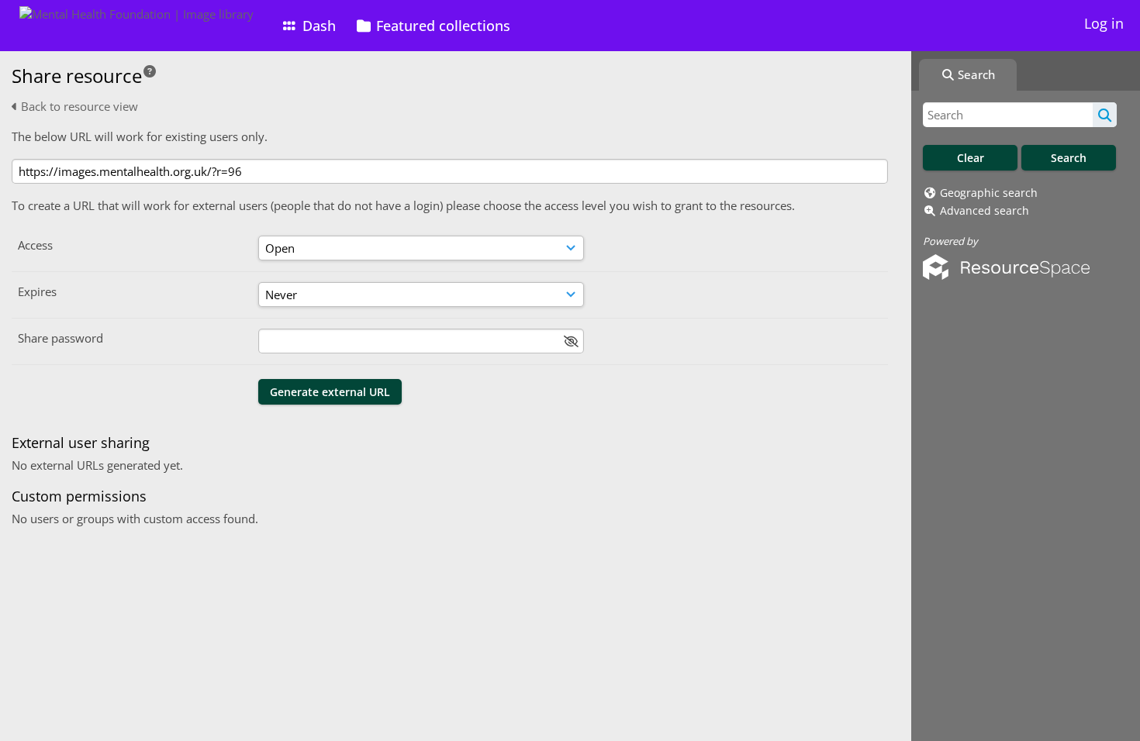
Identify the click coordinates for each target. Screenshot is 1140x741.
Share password (60, 338)
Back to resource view (78, 106)
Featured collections (441, 25)
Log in (1104, 23)
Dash (317, 25)
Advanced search (984, 210)
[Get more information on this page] (149, 71)
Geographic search (989, 192)
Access (35, 245)
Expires (37, 291)
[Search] (1105, 114)
